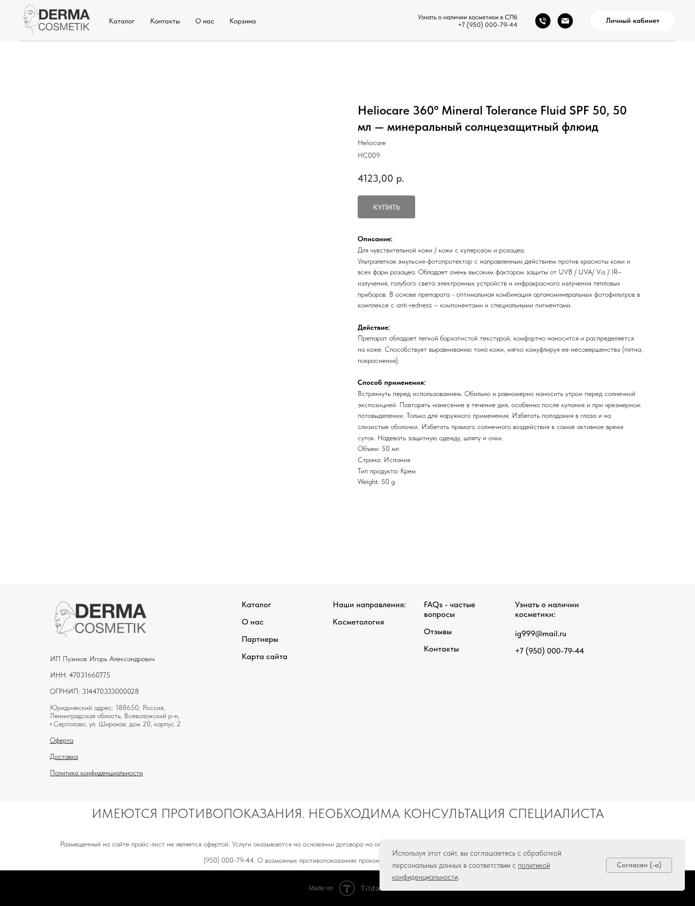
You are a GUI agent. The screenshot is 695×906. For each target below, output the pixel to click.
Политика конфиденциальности (96, 773)
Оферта (61, 740)
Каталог (122, 21)
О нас (204, 21)
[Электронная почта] (565, 21)
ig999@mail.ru (540, 633)
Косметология (358, 622)
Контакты (165, 21)
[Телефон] (543, 21)
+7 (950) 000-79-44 (487, 25)
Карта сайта (264, 656)
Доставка (64, 756)
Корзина (242, 21)
